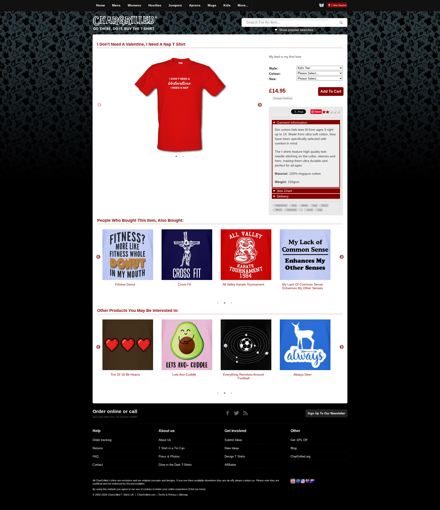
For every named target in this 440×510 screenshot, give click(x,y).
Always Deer (303, 374)
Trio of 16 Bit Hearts (125, 374)
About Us (165, 440)
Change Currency (282, 98)
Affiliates (230, 464)
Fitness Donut (125, 284)
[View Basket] (321, 5)
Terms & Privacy (167, 494)
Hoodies (154, 5)
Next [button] (260, 105)
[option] (179, 105)
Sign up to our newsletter (326, 413)
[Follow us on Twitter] (236, 413)
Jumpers (175, 5)
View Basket (339, 5)
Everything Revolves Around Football (243, 376)
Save (318, 111)
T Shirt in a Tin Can (171, 448)
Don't (324, 205)
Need (278, 209)
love (294, 205)
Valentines (281, 205)
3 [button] (231, 303)
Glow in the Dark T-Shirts (175, 464)
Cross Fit (184, 284)
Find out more (197, 489)
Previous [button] (99, 105)
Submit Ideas (233, 440)
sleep (304, 205)
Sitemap (183, 494)
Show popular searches (296, 30)
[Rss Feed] (245, 413)
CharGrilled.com (146, 494)
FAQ (96, 456)
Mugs (212, 5)
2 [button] (183, 156)
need (309, 209)
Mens (116, 5)
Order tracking (102, 440)
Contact (98, 464)
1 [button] (176, 156)
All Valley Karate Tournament (243, 284)
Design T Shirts (235, 456)
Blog (294, 448)
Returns (98, 448)
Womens (134, 5)
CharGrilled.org (300, 456)
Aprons (195, 5)
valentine (291, 209)
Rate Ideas (232, 448)
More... (243, 5)
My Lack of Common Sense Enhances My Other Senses (302, 286)
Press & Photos (169, 456)
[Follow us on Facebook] (227, 413)
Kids (227, 5)
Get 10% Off (299, 440)
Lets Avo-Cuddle (184, 374)
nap (315, 205)
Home (100, 5)
